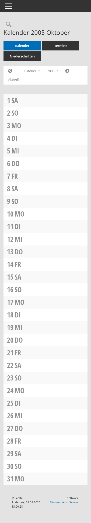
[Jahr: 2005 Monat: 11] (67, 71)
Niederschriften (22, 56)
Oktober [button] (30, 71)
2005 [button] (51, 71)
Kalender (22, 45)
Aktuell (13, 79)
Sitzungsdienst (64, 502)
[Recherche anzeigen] (7, 24)
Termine (60, 45)
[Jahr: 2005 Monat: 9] (10, 71)
